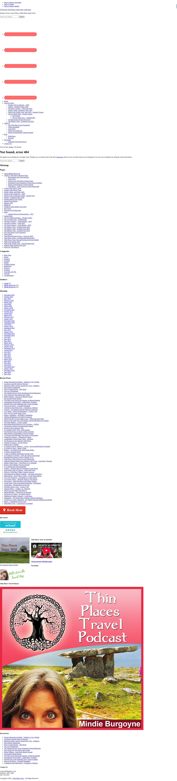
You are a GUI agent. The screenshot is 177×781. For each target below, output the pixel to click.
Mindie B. (7, 205)
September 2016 (9, 322)
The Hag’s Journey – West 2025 (14, 223)
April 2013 (7, 357)
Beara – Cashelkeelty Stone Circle (15, 502)
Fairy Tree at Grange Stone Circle (15, 413)
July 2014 (7, 337)
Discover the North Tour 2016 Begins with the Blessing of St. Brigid (26, 421)
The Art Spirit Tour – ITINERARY (15, 220)
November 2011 (9, 367)
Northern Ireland (9, 264)
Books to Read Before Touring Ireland (20, 185)
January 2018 (8, 308)
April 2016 (7, 324)
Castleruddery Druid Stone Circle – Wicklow (18, 439)
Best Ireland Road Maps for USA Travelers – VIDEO (21, 424)
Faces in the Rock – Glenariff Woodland (17, 406)
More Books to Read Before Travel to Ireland (18, 433)
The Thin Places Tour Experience (15, 232)
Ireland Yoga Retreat (10, 201)
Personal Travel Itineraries (12, 210)
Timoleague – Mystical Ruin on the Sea (17, 485)
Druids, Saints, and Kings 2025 (14, 192)
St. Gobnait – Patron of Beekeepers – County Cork (20, 411)
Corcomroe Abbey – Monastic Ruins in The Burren (20, 479)
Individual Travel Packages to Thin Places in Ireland (25, 183)
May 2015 (7, 330)
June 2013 (7, 354)
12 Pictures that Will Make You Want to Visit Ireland (21, 435)
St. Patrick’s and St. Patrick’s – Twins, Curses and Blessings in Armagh (27, 446)
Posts (5, 212)
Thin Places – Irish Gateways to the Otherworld (23, 186)
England (7, 259)
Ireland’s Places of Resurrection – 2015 (20, 214)
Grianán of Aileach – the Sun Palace (16, 443)
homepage (59, 157)
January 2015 (8, 332)
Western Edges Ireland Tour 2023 (15, 245)
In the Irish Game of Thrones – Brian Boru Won (19, 470)
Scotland (7, 270)
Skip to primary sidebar (11, 6)
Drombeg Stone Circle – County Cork (16, 487)
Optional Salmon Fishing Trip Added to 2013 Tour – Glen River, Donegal (28, 461)
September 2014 (9, 335)
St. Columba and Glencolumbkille (15, 467)
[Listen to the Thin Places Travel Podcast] (71, 729)
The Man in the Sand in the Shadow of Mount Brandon (22, 400)
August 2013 (8, 350)
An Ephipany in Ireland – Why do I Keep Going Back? (22, 455)
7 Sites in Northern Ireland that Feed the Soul (18, 454)
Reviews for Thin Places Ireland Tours (20, 181)
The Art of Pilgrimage (11, 391)
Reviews (7, 268)
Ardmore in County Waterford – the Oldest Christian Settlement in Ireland (28, 500)
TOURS (7, 274)
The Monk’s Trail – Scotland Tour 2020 (17, 229)
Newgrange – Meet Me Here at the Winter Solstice (20, 481)
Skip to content (9, 4)
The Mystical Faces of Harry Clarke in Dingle (19, 432)
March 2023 (8, 302)
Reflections (7, 266)
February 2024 (9, 300)
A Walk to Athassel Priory (12, 452)
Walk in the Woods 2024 (12, 242)
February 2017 (9, 317)
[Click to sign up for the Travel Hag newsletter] (13, 580)
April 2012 (7, 365)
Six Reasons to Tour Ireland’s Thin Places (17, 441)
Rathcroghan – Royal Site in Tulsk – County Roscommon (22, 476)
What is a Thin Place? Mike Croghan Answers (19, 472)
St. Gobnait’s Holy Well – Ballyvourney (17, 430)
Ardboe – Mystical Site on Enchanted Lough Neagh (21, 468)
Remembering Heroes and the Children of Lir (18, 457)
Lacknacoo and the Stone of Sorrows (16, 384)
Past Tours (7, 208)
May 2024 (7, 299)
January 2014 (8, 346)
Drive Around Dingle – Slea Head (15, 389)
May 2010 (7, 374)
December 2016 (9, 321)
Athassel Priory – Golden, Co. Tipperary (17, 489)
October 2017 (8, 311)
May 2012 (7, 363)
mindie (6, 283)
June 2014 (7, 339)
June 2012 (7, 361)
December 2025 (9, 295)
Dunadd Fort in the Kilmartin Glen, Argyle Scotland (21, 404)
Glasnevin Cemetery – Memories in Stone (17, 437)
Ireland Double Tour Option (13, 199)
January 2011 (8, 368)
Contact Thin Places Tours (12, 188)
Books (6, 257)
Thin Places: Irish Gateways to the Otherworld (19, 459)
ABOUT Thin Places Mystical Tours (16, 175)
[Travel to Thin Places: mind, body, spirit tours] (15, 10)
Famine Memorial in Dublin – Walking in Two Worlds (21, 382)
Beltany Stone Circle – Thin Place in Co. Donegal (20, 463)
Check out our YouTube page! (41, 561)
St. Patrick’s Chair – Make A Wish (15, 448)
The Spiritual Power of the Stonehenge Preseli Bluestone (22, 393)
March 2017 (8, 315)
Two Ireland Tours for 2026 (9, 565)
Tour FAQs (12, 179)
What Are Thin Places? (11, 247)
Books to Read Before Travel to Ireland (17, 465)
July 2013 (7, 352)
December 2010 (9, 370)
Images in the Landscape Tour (14, 428)
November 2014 (9, 334)
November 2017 (9, 310)
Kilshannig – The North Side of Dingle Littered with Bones (23, 498)
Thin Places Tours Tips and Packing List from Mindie (21, 240)
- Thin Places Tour (18, 778)
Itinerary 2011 (8, 203)
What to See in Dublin (11, 444)
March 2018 (8, 306)
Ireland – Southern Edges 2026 (14, 197)
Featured (7, 261)
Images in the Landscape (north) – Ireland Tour (19, 196)
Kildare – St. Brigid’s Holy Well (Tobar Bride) (19, 450)
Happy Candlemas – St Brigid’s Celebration (18, 415)
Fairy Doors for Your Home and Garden (17, 395)
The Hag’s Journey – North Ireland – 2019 (18, 221)
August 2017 (8, 313)
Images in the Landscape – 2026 (14, 194)
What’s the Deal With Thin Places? (15, 490)
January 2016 (8, 326)
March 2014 (8, 343)
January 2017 (8, 319)
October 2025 (8, 297)
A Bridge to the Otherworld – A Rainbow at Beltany (21, 408)
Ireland (6, 262)
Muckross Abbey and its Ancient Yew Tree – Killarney (21, 386)
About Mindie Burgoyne (12, 174)
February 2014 (9, 345)
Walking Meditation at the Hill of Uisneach (18, 417)
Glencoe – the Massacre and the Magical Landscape (21, 409)
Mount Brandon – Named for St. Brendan (17, 492)
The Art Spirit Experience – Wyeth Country (18, 218)
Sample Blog (8, 216)
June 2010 (7, 372)
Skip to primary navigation (12, 2)
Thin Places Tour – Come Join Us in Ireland (18, 503)
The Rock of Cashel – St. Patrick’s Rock (17, 494)
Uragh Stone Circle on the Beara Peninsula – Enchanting (22, 483)
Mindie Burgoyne (10, 285)
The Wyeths (8, 234)
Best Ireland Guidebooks (12, 387)
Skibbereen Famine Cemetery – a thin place (18, 496)
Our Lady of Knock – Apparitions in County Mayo (20, 478)
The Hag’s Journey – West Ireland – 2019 (17, 225)
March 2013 (8, 359)
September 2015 (9, 328)
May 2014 (7, 341)
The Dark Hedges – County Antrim (15, 422)
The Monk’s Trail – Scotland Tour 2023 (17, 231)
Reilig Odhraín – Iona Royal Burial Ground (18, 397)
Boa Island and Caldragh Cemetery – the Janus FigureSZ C (23, 474)
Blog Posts (7, 255)
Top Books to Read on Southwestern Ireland (18, 426)
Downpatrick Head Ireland (12, 398)
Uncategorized (9, 275)
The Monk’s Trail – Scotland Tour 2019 (17, 227)
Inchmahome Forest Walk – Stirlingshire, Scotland (20, 402)
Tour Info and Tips (10, 272)
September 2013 (9, 348)
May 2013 (7, 356)
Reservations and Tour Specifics (18, 177)
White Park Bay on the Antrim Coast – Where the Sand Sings (24, 419)
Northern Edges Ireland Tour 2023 (15, 207)
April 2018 (7, 304)
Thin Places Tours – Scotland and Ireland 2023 (19, 238)
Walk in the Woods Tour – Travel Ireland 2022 (19, 243)
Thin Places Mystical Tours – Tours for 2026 (18, 236)
